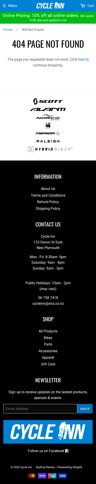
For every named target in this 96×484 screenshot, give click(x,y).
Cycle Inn (26, 467)
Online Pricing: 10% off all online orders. (48, 17)
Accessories (48, 351)
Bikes (48, 338)
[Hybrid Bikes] (50, 151)
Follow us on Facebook (46, 451)
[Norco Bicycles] (47, 119)
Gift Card (48, 364)
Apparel (48, 357)
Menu (12, 6)
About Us (48, 189)
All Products (48, 331)
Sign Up (85, 408)
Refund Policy (48, 202)
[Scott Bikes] (48, 103)
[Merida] (48, 135)
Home (8, 30)
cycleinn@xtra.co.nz (48, 303)
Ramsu (50, 467)
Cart (90, 6)
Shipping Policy (48, 208)
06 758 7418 (48, 298)
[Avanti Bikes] (47, 111)
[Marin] (48, 127)
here (81, 59)
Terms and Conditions (48, 195)
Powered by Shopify (69, 467)
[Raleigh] (48, 143)
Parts (48, 344)
